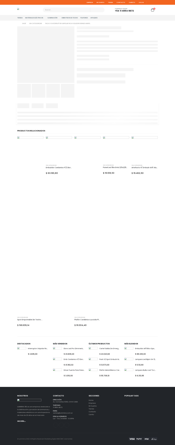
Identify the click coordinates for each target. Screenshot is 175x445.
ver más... (21, 421)
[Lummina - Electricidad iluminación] (29, 10)
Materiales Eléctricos (34, 18)
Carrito (132, 2)
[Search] (101, 9)
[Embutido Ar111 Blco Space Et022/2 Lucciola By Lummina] (128, 351)
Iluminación (52, 18)
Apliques (94, 18)
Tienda (110, 2)
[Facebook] (149, 2)
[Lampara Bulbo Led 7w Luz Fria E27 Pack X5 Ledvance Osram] (128, 373)
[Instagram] (156, 2)
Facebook (55, 425)
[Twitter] (152, 2)
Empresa (90, 2)
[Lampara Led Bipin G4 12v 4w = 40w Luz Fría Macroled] (128, 362)
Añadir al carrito (68, 140)
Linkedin (66, 425)
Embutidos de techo (70, 18)
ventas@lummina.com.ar (63, 413)
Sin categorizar (22, 317)
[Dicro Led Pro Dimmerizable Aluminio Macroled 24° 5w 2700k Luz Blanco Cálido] (57, 351)
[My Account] (140, 10)
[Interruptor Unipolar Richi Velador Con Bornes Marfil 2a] (21, 351)
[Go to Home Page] (18, 23)
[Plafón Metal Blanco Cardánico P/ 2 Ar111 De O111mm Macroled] (93, 373)
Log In (141, 2)
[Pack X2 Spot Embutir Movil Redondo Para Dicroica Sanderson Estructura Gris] (93, 362)
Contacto (121, 2)
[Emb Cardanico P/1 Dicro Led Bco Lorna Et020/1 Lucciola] (57, 362)
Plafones (84, 18)
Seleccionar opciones (39, 140)
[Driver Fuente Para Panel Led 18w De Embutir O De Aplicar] (57, 373)
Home (91, 400)
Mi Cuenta (100, 2)
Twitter (61, 425)
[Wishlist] (146, 10)
